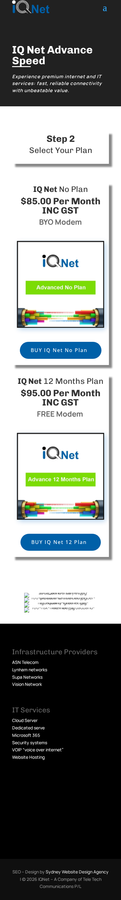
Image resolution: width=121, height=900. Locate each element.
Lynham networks (29, 670)
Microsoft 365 (26, 735)
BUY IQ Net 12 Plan (59, 542)
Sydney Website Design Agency (77, 872)
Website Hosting (28, 757)
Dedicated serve (28, 728)
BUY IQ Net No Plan (59, 350)
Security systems (29, 742)
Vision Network (27, 684)
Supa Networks (27, 677)
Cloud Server (25, 720)
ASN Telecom (25, 662)
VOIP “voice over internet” (38, 750)
